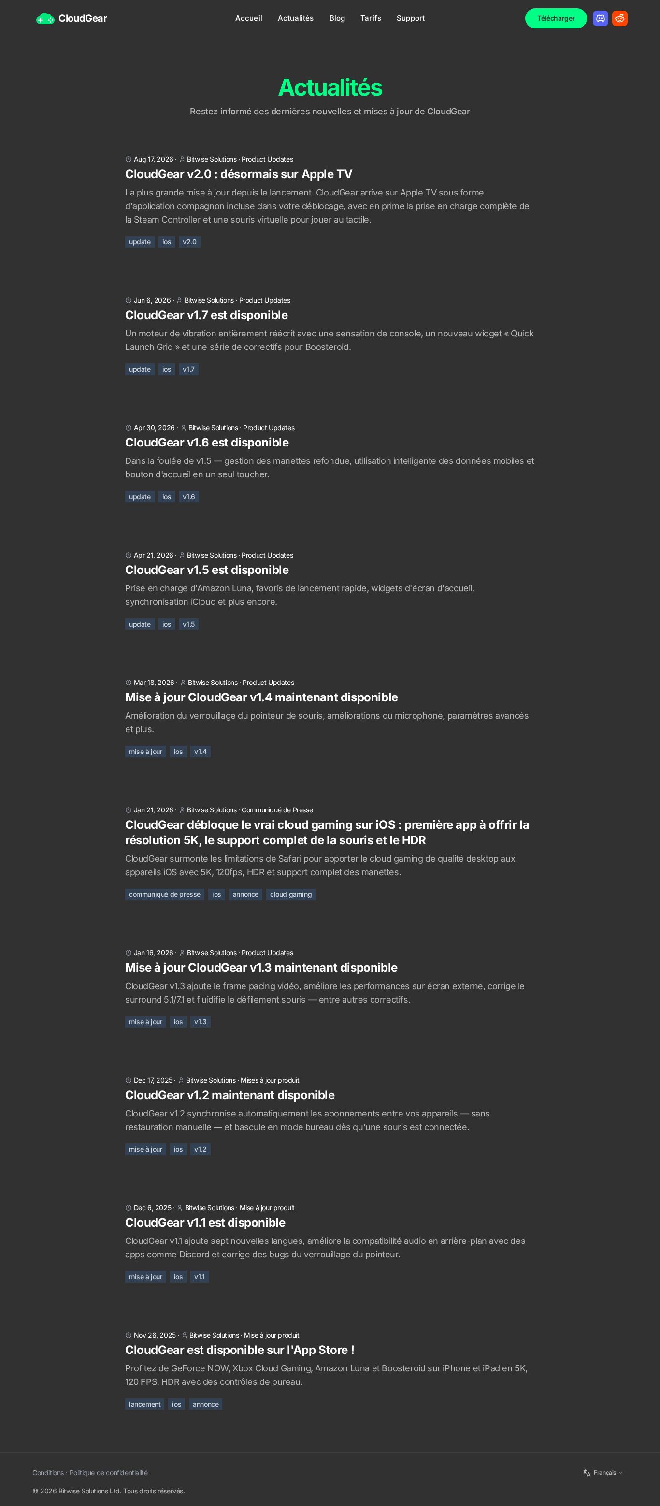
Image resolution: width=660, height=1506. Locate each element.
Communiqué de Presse (277, 810)
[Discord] (600, 18)
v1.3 (200, 1022)
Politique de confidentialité (109, 1472)
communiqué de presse (165, 894)
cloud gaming (291, 894)
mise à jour (145, 751)
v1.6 (189, 496)
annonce (245, 894)
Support (411, 18)
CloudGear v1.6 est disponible (206, 442)
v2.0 (189, 241)
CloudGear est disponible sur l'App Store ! (239, 1350)
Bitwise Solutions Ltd (89, 1491)
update (140, 241)
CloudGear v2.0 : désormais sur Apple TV (238, 174)
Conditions (48, 1472)
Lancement (144, 1404)
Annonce (205, 1404)
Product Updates (267, 159)
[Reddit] (620, 18)
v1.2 (200, 1149)
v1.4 (200, 751)
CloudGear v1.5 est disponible (206, 570)
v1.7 (188, 369)
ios (167, 241)
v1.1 (199, 1276)
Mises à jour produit (270, 1080)
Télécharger (556, 18)
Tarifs (370, 18)
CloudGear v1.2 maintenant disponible (230, 1095)
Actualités (296, 18)
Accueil (248, 18)
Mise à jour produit (267, 1207)
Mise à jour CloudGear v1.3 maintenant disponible (261, 968)
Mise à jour (145, 1276)
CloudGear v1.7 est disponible (206, 315)
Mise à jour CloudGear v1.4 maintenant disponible (261, 697)
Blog (337, 18)
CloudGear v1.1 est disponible (205, 1222)
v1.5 (188, 624)
